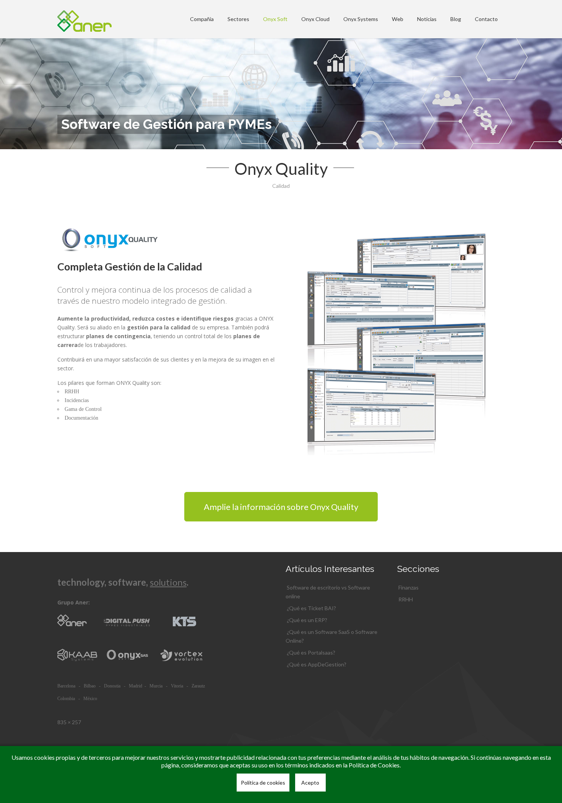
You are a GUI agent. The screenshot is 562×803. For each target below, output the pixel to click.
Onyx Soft (275, 19)
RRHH (405, 599)
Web (397, 19)
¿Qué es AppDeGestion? (316, 664)
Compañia (202, 19)
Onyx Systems (360, 19)
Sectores (238, 19)
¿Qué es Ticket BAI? (311, 608)
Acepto (310, 782)
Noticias (427, 19)
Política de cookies (263, 782)
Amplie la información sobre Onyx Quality (281, 507)
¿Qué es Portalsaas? (311, 652)
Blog (455, 19)
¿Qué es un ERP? (307, 620)
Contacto (486, 19)
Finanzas (408, 587)
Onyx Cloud (315, 19)
